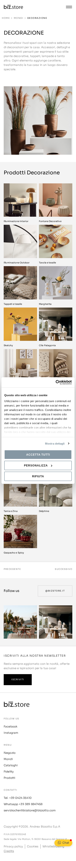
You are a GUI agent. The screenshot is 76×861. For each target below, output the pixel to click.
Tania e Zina (11, 511)
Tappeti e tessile (13, 304)
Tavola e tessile (47, 262)
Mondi (18, 18)
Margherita (45, 304)
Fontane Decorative (50, 221)
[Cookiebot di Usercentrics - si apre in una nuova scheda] (55, 382)
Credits (9, 851)
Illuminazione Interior (16, 221)
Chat (65, 842)
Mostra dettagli (55, 443)
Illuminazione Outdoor (17, 262)
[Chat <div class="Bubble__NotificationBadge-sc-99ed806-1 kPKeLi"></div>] (59, 842)
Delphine (44, 511)
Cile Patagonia (47, 345)
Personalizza (36, 465)
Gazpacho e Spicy (14, 552)
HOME (6, 18)
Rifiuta (38, 476)
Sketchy (8, 345)
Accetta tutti (38, 454)
